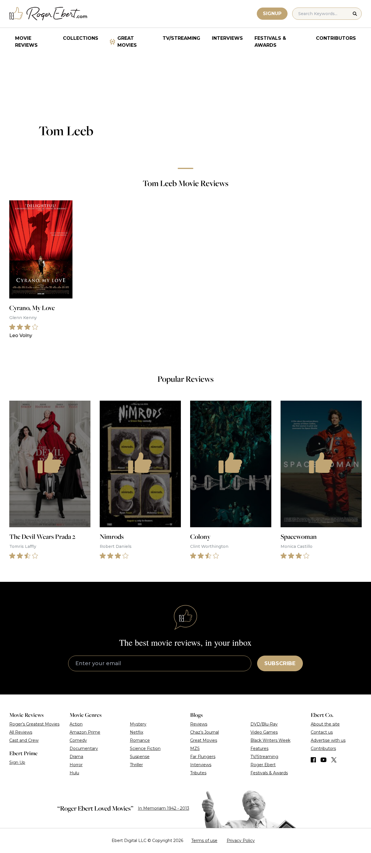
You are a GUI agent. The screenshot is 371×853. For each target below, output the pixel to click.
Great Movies (127, 41)
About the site (325, 724)
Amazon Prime (85, 732)
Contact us (322, 732)
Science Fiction (145, 748)
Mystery (138, 724)
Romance (140, 740)
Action (76, 724)
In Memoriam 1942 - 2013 (163, 808)
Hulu (74, 772)
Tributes (198, 772)
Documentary (84, 748)
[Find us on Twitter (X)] (334, 759)
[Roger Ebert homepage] (48, 14)
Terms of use (204, 840)
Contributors (336, 38)
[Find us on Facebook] (313, 759)
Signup (272, 13)
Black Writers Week (270, 740)
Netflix (136, 732)
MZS (195, 748)
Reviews (198, 724)
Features (259, 748)
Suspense (140, 756)
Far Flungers (202, 756)
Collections (80, 38)
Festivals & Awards (270, 41)
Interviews (227, 38)
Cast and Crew (24, 740)
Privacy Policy (241, 840)
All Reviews (20, 732)
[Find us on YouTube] (324, 759)
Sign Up (17, 762)
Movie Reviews (26, 41)
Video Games (264, 732)
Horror (76, 764)
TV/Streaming (181, 38)
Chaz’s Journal (204, 732)
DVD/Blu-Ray (264, 724)
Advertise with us (328, 740)
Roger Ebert (263, 764)
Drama (76, 756)
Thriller (136, 764)
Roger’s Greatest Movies (34, 724)
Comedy (78, 740)
